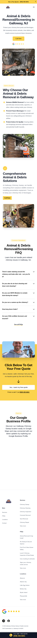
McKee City (23, 589)
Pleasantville (23, 596)
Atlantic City (23, 581)
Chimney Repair (24, 522)
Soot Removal (24, 518)
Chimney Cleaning (25, 508)
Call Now (18, 38)
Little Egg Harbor (25, 585)
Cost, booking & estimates (27, 559)
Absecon (22, 578)
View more (23, 526)
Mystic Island (23, 592)
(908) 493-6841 (24, 392)
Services (4, 512)
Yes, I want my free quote (18, 387)
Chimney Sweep (24, 504)
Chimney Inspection (25, 511)
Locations (5, 519)
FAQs (3, 516)
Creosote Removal (25, 515)
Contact (4, 523)
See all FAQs (18, 324)
